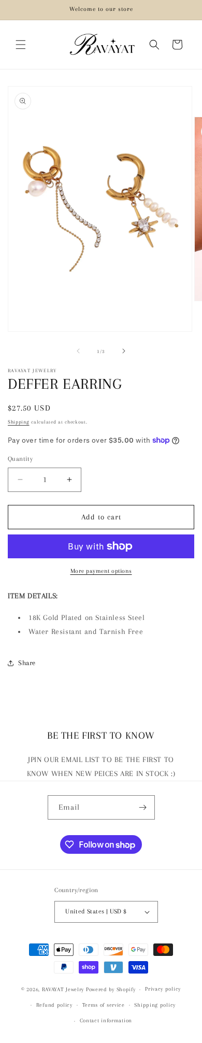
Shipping (19, 422)
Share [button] (27, 663)
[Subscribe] (143, 807)
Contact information (106, 1020)
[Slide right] (123, 351)
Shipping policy (155, 1005)
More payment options (101, 571)
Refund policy (54, 1005)
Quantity (20, 458)
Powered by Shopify (111, 989)
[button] (20, 44)
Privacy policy (163, 988)
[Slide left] (78, 351)
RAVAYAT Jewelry (63, 989)
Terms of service (103, 1005)
